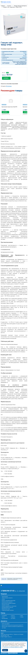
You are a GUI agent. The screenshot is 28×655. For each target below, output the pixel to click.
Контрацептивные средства (7, 607)
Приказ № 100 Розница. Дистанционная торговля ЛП (12, 625)
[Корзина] (22, 2)
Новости (13, 615)
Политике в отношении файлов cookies (13, 647)
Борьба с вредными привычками (8, 600)
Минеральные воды (6, 608)
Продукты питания (5, 604)
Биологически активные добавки (8, 603)
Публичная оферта (6, 623)
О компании (4, 615)
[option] (11, 105)
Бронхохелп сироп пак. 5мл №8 (9, 106)
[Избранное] (19, 2)
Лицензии (13, 616)
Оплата (21, 616)
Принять (5, 650)
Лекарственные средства (7, 597)
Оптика (3, 599)
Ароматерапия (5, 596)
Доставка (13, 618)
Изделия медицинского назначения (9, 606)
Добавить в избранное (3, 71)
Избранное (19, 96)
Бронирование (5, 618)
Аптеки (3, 616)
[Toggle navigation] (26, 2)
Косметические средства (7, 601)
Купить (6, 78)
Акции (21, 615)
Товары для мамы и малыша (8, 610)
